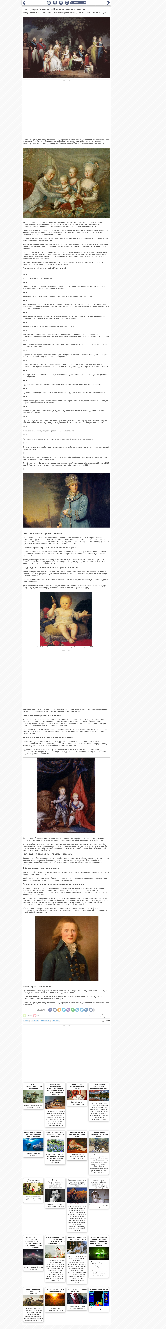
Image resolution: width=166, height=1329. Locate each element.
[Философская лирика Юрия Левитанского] (77, 1254)
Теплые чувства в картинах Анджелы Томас (77, 1134)
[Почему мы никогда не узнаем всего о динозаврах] (33, 1306)
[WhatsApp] (73, 1010)
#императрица (105, 1017)
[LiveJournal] (86, 1010)
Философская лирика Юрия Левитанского (77, 1238)
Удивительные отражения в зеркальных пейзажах (98, 1086)
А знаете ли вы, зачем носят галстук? (77, 1290)
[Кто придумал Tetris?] (99, 1305)
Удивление (35, 1020)
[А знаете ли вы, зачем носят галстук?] (77, 1304)
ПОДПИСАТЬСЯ (78, 3)
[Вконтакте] (55, 1010)
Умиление (56, 1020)
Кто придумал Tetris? (99, 1289)
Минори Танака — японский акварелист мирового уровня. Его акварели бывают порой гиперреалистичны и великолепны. (55, 1158)
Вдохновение (45, 1020)
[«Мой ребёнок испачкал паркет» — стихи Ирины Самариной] (24, 4)
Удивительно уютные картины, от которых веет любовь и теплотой (77, 1156)
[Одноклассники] (59, 1010)
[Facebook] (50, 1010)
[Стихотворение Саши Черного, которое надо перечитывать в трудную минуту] (55, 1258)
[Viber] (68, 1010)
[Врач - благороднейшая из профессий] (33, 1103)
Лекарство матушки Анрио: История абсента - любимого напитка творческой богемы (98, 1241)
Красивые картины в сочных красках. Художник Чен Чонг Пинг (77, 1183)
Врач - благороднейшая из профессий (33, 1086)
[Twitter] (82, 1010)
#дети (90, 1015)
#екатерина (106, 1015)
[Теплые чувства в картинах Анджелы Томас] (77, 1152)
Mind (108, 1020)
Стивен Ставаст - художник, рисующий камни (99, 1134)
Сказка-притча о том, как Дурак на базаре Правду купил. (33, 1199)
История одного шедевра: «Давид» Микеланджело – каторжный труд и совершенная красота (98, 1184)
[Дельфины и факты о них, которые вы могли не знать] (33, 1151)
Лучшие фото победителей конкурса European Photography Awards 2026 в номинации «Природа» (55, 1089)
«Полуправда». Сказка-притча (33, 1181)
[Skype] (77, 1010)
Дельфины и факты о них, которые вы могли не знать (33, 1134)
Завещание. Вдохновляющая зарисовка (77, 1086)
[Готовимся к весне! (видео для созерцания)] (108, 4)
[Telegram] (64, 1010)
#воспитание (97, 1015)
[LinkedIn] (91, 1010)
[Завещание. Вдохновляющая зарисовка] (77, 1099)
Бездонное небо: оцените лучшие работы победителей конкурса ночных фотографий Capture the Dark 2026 (33, 1242)
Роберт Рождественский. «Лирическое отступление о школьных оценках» (55, 1184)
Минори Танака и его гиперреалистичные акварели (55, 1134)
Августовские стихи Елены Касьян (55, 1290)
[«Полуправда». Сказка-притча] (33, 1194)
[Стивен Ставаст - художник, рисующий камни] (99, 1152)
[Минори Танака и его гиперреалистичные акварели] (55, 1152)
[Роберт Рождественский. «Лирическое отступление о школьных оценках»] (55, 1202)
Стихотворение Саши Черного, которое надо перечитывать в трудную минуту (55, 1240)
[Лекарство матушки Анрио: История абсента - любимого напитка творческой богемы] (99, 1259)
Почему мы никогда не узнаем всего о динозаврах (33, 1291)
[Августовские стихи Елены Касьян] (55, 1306)
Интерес (26, 1020)
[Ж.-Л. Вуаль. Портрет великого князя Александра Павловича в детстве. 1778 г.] (66, 645)
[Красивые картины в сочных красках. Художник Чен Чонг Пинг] (77, 1204)
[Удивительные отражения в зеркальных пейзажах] (99, 1101)
